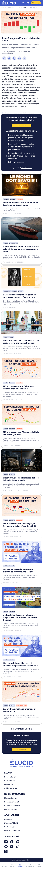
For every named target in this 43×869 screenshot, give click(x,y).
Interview (6, 199)
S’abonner (21, 125)
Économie (22, 8)
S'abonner (21, 750)
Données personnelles (12, 802)
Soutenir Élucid (9, 827)
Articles (12, 866)
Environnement (13, 243)
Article (5, 337)
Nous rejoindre (9, 781)
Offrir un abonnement (12, 831)
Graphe (6, 243)
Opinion (6, 611)
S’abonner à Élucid (11, 823)
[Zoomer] (19, 58)
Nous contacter (10, 777)
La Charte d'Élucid (11, 809)
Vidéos (39, 866)
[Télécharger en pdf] (14, 58)
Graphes (20, 866)
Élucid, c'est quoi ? (11, 784)
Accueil (4, 866)
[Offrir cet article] (9, 58)
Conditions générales (12, 806)
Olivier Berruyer (9, 53)
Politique (33, 8)
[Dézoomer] (24, 58)
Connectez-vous (26, 168)
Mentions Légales (10, 798)
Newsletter (8, 819)
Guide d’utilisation (10, 788)
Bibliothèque (7, 291)
